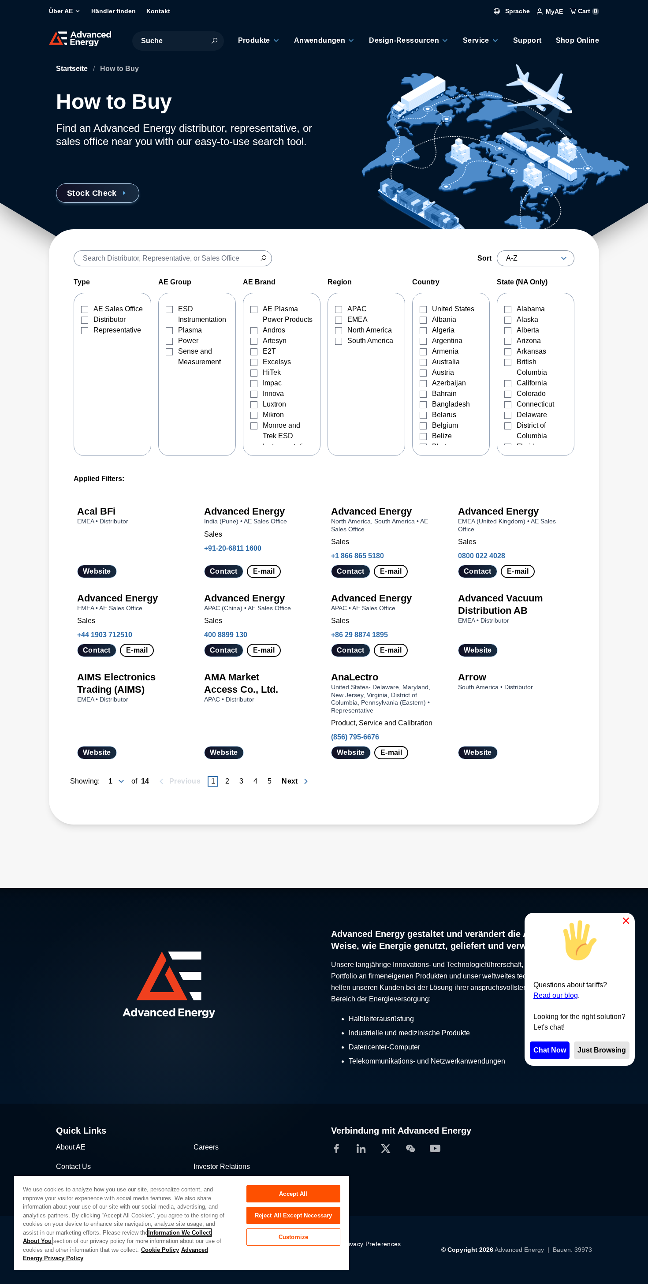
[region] (181, 1222)
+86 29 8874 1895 (359, 634)
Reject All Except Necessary (293, 1215)
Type (82, 282)
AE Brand (259, 282)
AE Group (174, 282)
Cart (586, 11)
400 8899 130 (225, 634)
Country (425, 282)
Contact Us (73, 1166)
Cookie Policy (160, 1250)
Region (340, 282)
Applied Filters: (99, 478)
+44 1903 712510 (104, 634)
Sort (484, 258)
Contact (224, 571)
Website (97, 571)
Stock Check (92, 193)
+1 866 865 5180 (357, 556)
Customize (293, 1237)
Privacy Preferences (371, 1243)
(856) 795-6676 (355, 737)
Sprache (516, 11)
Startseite (72, 68)
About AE (71, 1147)
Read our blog (555, 995)
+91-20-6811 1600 (232, 548)
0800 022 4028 (481, 556)
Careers (206, 1147)
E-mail (264, 571)
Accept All (293, 1194)
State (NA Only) (522, 282)
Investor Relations (222, 1166)
